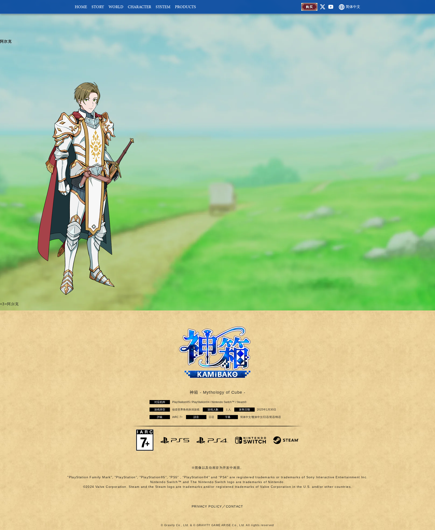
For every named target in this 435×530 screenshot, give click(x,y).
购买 (309, 7)
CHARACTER (139, 7)
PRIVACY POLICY (207, 506)
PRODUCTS (185, 7)
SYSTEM (163, 7)
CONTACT (234, 506)
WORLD (116, 7)
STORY (98, 7)
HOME (81, 7)
